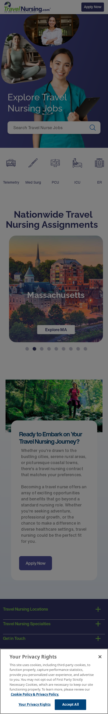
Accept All (70, 704)
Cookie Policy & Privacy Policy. (35, 694)
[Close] (99, 656)
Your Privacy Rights (34, 704)
